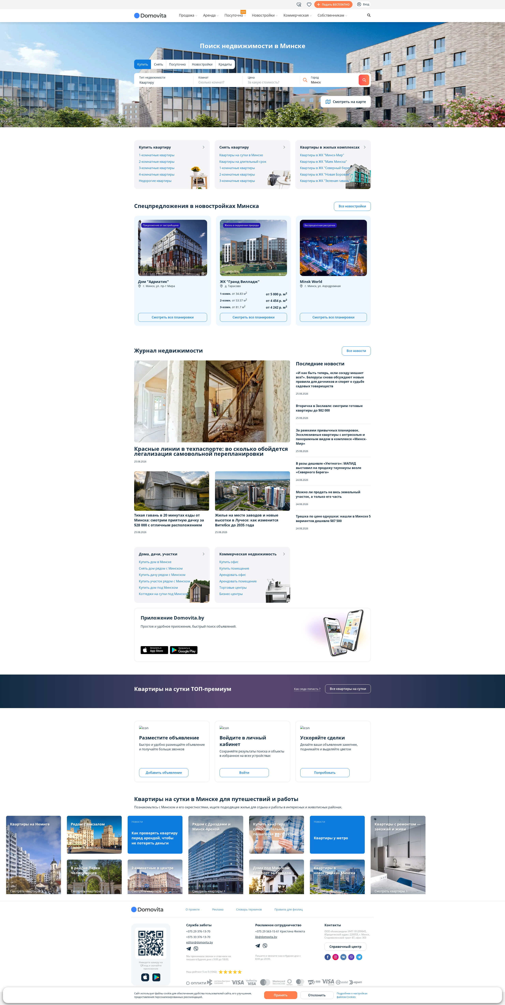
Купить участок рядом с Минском (164, 581)
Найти (364, 80)
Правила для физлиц (288, 909)
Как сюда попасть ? (307, 689)
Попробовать (325, 772)
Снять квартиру (234, 147)
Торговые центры (233, 587)
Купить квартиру (155, 147)
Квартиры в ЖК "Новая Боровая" (325, 174)
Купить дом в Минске (155, 562)
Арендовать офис (232, 575)
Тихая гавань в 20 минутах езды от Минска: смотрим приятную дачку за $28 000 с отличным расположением (169, 520)
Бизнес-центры (231, 594)
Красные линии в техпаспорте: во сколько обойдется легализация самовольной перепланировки (211, 451)
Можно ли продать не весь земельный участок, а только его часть (328, 494)
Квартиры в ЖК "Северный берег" (326, 168)
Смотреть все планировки (173, 317)
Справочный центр (345, 946)
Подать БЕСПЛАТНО (336, 4)
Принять (281, 995)
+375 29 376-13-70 (198, 931)
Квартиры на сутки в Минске (241, 155)
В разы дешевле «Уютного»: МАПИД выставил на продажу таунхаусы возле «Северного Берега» (328, 467)
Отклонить (317, 995)
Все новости (356, 351)
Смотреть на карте (349, 101)
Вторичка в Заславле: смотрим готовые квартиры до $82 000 (329, 408)
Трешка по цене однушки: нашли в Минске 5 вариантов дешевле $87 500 (333, 518)
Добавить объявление (164, 772)
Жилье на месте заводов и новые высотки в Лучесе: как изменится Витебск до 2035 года (246, 520)
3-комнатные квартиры (156, 168)
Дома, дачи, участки (158, 554)
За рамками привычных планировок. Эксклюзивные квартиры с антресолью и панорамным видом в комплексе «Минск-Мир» (331, 437)
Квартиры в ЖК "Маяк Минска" (323, 161)
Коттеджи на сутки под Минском (163, 594)
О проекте (193, 909)
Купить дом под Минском (158, 587)
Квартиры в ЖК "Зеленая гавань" (325, 181)
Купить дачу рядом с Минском (162, 575)
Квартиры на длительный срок (242, 161)
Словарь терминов (249, 909)
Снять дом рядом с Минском (161, 568)
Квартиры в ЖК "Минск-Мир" (322, 155)
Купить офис (228, 562)
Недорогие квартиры (155, 181)
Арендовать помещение (238, 581)
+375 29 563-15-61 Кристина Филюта (280, 931)
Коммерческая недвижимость (248, 554)
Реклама (218, 909)
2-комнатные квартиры (156, 161)
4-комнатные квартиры (156, 174)
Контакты (333, 925)
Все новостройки (352, 206)
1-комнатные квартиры (156, 155)
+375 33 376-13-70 (198, 937)
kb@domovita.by (266, 937)
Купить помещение (234, 568)
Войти (244, 772)
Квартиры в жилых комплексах (329, 147)
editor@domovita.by (199, 942)
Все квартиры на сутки (348, 689)
